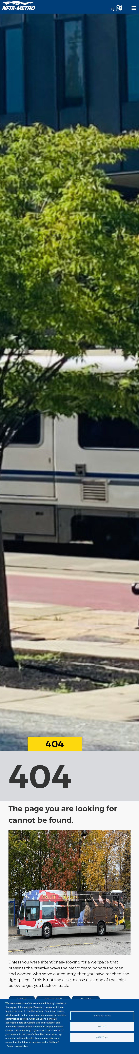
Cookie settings (102, 1016)
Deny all (102, 1026)
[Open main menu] (133, 9)
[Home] (19, 5)
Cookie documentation (17, 1046)
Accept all (102, 1037)
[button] (113, 9)
